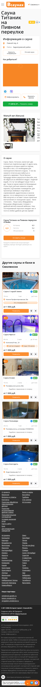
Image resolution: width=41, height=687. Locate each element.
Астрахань (6, 535)
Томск (24, 563)
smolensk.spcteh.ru (9, 596)
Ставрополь (27, 558)
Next (31, 130)
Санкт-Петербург (29, 553)
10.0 (35, 335)
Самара (25, 550)
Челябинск (26, 580)
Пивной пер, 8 (12, 43)
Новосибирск (7, 585)
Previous (6, 130)
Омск (24, 535)
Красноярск (6, 570)
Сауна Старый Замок (13, 291)
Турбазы (25, 497)
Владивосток (7, 543)
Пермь (24, 543)
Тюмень (25, 568)
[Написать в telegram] (5, 91)
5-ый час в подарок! (14, 346)
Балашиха (6, 538)
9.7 (36, 292)
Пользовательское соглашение (9, 516)
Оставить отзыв (19, 238)
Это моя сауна (29, 52)
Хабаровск (26, 575)
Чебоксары (26, 578)
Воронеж (5, 548)
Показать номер (20, 104)
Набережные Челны (10, 580)
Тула (24, 565)
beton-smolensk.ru (9, 598)
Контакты (5, 500)
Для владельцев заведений (8, 530)
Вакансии (5, 495)
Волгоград (6, 545)
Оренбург (26, 538)
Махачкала (6, 575)
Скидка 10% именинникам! (30, 346)
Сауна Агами (9, 378)
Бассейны (26, 495)
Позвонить (16, 311)
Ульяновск (26, 570)
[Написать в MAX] (11, 91)
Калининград (7, 560)
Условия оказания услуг (9, 520)
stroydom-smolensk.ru (10, 601)
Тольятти (25, 560)
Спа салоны (26, 500)
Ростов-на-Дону (28, 545)
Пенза (24, 540)
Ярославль (26, 583)
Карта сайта (6, 524)
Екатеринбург (7, 550)
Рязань (25, 548)
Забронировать (13, 97)
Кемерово (5, 563)
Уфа (23, 573)
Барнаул (5, 540)
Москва (5, 578)
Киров (4, 565)
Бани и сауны (27, 492)
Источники (26, 502)
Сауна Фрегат (9, 334)
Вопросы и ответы (9, 497)
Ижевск (5, 553)
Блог (3, 526)
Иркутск (5, 555)
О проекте (6, 492)
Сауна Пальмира (11, 421)
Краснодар (6, 568)
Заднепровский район (22, 47)
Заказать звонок (31, 97)
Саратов (25, 555)
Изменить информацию (11, 52)
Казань (4, 558)
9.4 (36, 378)
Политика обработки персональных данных (10, 504)
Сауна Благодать (11, 464)
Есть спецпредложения (20, 303)
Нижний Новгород (9, 583)
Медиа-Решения (21, 614)
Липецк (5, 573)
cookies (21, 682)
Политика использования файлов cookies (8, 510)
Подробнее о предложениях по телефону (20, 389)
